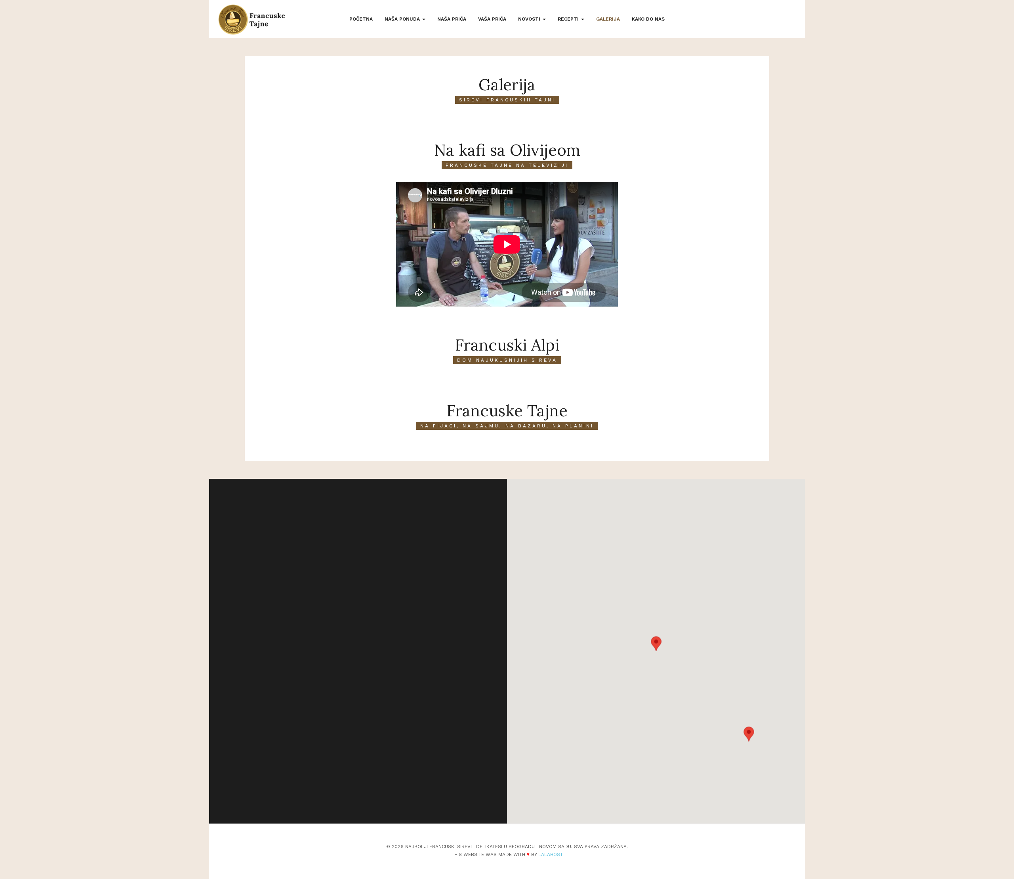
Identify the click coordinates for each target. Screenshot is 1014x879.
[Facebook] (304, 787)
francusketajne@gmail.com (316, 736)
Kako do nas (648, 19)
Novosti (530, 19)
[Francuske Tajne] (251, 19)
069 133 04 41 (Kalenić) (311, 713)
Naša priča (451, 19)
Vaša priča (492, 19)
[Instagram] (325, 787)
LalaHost (550, 854)
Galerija (608, 19)
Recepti (569, 19)
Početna (361, 19)
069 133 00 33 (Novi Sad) (314, 725)
